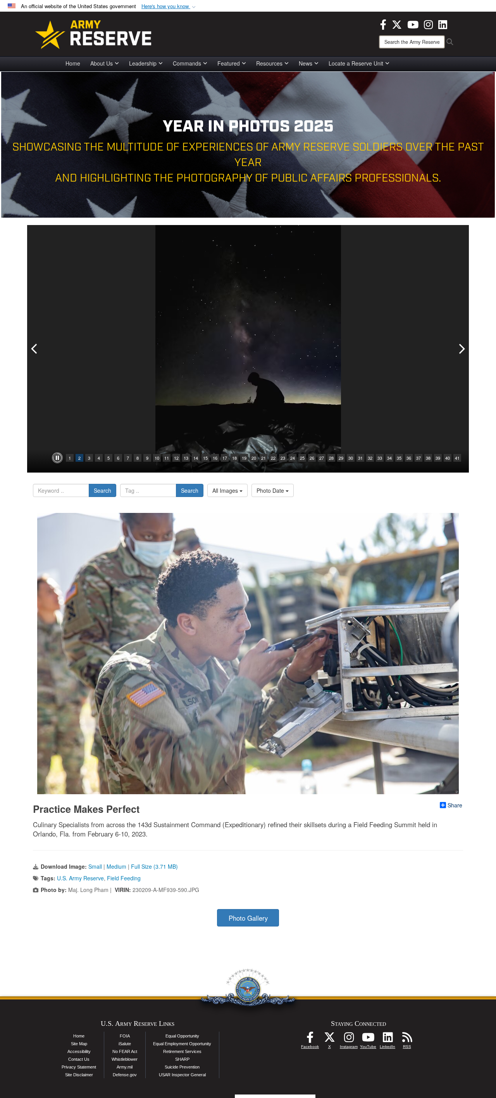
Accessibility (79, 1051)
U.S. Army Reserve (80, 878)
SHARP (182, 1059)
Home (72, 63)
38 (428, 458)
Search (102, 490)
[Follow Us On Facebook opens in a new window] (310, 1039)
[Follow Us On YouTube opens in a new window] (368, 1039)
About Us (101, 63)
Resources (269, 63)
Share (455, 805)
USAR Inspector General (182, 1074)
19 (244, 458)
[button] (169, 6)
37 (418, 458)
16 (215, 458)
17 (224, 458)
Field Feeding (124, 878)
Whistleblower (125, 1059)
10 (157, 458)
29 (341, 458)
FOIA (125, 1036)
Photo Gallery (248, 918)
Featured (228, 63)
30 (350, 458)
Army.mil (125, 1067)
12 (176, 458)
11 (166, 458)
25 (302, 458)
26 (312, 458)
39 (438, 458)
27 (321, 458)
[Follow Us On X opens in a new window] (329, 1039)
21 (263, 458)
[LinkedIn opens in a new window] (442, 24)
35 (399, 458)
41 (457, 458)
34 (389, 458)
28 (331, 458)
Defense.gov (125, 1074)
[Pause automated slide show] (57, 457)
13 (186, 458)
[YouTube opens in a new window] (412, 24)
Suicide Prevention (182, 1067)
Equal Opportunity (182, 1036)
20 (253, 458)
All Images (225, 490)
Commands (187, 63)
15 (205, 458)
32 (370, 458)
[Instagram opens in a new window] (428, 24)
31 (360, 458)
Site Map (79, 1043)
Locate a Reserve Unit (356, 63)
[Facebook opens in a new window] (383, 24)
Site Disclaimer (79, 1074)
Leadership (143, 63)
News (305, 63)
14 (195, 458)
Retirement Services (182, 1051)
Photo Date (271, 490)
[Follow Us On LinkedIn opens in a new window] (387, 1039)
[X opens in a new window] (397, 24)
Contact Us (79, 1059)
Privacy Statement (79, 1067)
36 (408, 458)
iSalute (125, 1043)
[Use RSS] (407, 1039)
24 (292, 458)
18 (234, 458)
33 (379, 458)
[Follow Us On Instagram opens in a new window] (348, 1039)
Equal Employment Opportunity (182, 1043)
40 (447, 458)
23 (283, 458)
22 (273, 458)
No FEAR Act (124, 1051)
